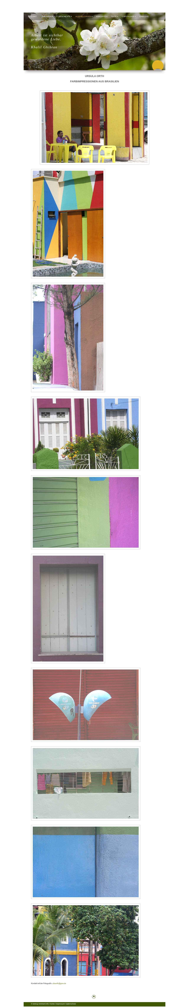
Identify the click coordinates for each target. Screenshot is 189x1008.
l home (52, 1004)
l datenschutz (70, 1004)
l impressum (60, 1004)
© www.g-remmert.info (40, 1004)
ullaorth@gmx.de (59, 983)
